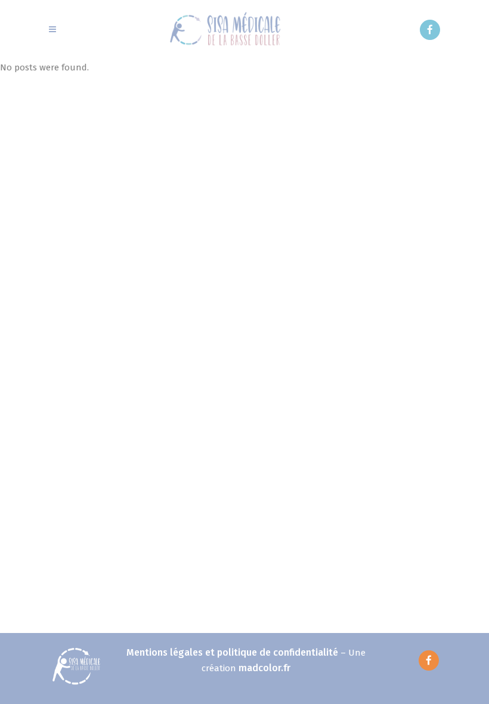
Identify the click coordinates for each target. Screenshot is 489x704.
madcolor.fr (264, 668)
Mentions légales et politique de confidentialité (232, 652)
